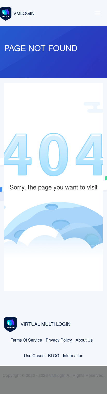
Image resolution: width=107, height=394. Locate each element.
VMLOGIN (24, 13)
